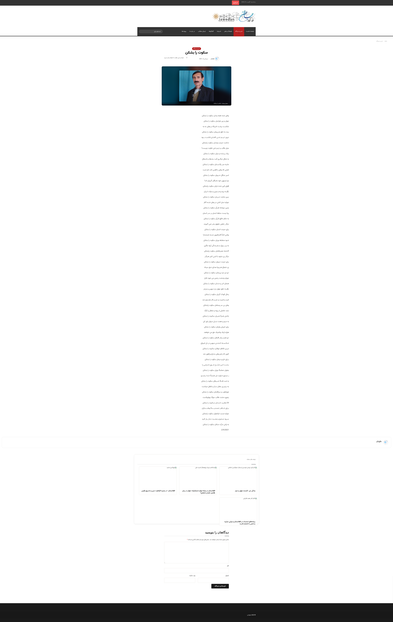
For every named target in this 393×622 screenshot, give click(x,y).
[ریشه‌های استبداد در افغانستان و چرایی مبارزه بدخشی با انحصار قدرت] (238, 508)
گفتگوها (211, 31)
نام (228, 566)
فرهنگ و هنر (228, 31)
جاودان (212, 59)
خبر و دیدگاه (239, 31)
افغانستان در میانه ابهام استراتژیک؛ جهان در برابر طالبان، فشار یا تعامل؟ (198, 492)
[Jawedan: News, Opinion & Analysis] (234, 16)
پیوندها (184, 31)
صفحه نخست (250, 31)
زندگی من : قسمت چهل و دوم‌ (245, 491)
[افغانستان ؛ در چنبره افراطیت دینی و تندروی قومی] (158, 477)
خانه (386, 41)
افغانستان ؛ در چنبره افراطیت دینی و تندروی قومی (158, 491)
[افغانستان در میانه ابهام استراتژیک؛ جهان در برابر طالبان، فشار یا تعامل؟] (198, 477)
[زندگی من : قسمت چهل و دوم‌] (238, 477)
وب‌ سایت (192, 576)
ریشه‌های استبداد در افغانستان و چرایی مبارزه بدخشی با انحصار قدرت (239, 523)
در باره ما (192, 31)
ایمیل (227, 576)
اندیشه (219, 31)
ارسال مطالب (202, 31)
